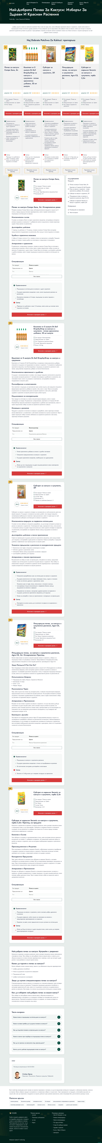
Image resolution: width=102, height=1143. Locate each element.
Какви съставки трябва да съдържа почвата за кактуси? (30, 1024)
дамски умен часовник (71, 1105)
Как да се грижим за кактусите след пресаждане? (29, 1043)
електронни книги (37, 1101)
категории (56, 1132)
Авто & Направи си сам (32, 3)
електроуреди (46, 2)
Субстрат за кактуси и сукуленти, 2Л (79, 193)
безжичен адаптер (25, 1101)
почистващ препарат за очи (17, 1105)
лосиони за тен (41, 1105)
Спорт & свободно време (57, 3)
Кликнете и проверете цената (14, 113)
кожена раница (14, 1101)
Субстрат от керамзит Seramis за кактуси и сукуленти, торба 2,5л (78, 201)
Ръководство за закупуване (77, 210)
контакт (34, 1115)
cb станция (47, 1101)
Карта (33, 1122)
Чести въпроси (74, 212)
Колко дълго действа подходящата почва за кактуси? (29, 1049)
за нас (34, 1120)
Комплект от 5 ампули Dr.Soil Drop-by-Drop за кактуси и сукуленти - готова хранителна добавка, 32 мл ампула (80, 189)
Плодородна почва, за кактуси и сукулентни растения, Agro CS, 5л (79, 197)
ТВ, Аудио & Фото (58, 1122)
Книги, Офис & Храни (84, 3)
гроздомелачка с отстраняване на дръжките (63, 1101)
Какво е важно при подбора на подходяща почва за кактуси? (32, 1036)
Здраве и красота (70, 3)
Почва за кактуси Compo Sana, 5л (79, 184)
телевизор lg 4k (30, 1105)
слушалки (60, 1105)
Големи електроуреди (59, 1117)
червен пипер (81, 1101)
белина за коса (51, 1105)
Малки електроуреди (59, 1120)
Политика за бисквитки (38, 1117)
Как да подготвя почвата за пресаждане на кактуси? (29, 1030)
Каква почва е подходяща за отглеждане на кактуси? (29, 1017)
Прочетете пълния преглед (12, 170)
